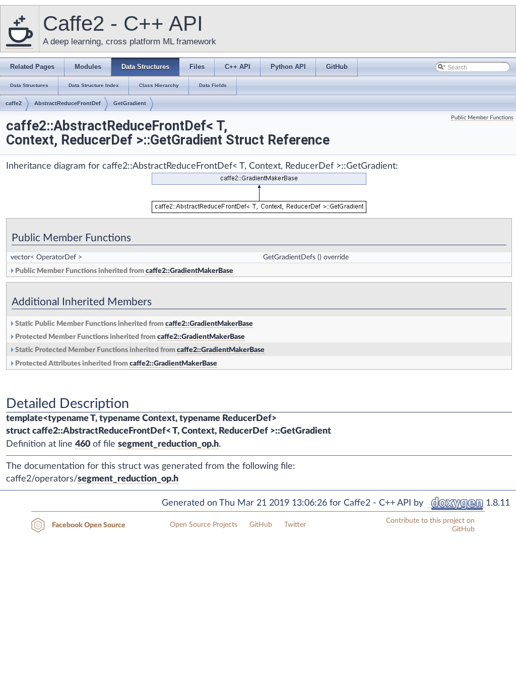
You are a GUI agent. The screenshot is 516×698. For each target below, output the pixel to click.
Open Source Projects (203, 524)
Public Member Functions (482, 117)
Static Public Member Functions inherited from (133, 323)
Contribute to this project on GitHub (430, 525)
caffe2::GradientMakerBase (189, 270)
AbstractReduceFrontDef (67, 103)
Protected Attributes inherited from (115, 363)
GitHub (260, 524)
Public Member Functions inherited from (123, 270)
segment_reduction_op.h (168, 444)
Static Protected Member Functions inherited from (139, 350)
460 (82, 444)
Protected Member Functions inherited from (129, 336)
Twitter (295, 524)
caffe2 (14, 103)
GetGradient (129, 103)
